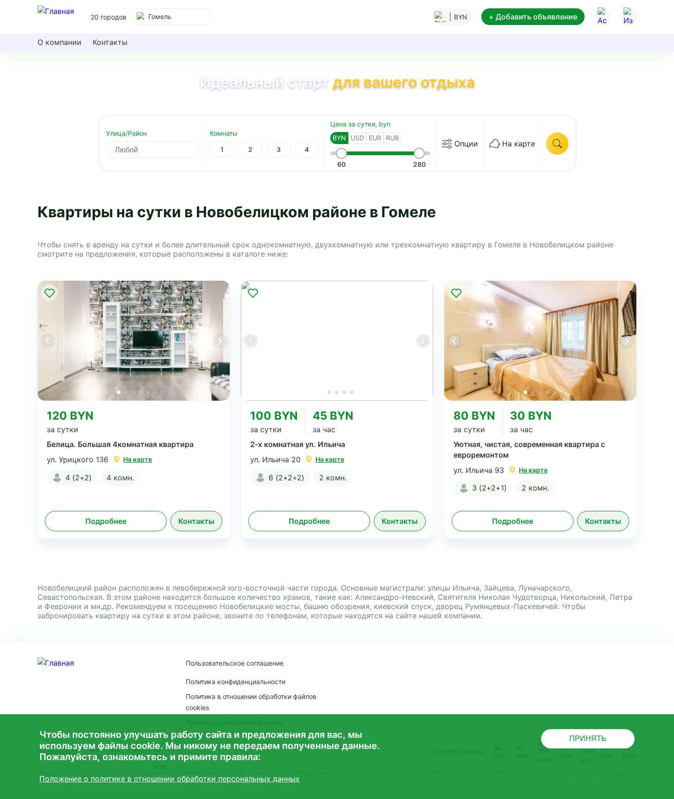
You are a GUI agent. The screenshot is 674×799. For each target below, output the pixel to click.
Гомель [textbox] (159, 16)
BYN (339, 138)
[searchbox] (161, 150)
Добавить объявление (533, 16)
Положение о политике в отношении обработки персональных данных (169, 778)
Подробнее (105, 521)
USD (357, 138)
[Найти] (557, 143)
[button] (219, 341)
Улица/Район (126, 133)
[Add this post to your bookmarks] (49, 292)
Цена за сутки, (360, 124)
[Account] (602, 16)
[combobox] (171, 16)
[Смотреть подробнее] (134, 341)
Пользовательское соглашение (234, 663)
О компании (60, 42)
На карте (518, 143)
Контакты (110, 42)
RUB (392, 138)
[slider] (341, 153)
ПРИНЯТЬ (587, 738)
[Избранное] (628, 16)
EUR (375, 138)
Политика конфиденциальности (235, 682)
